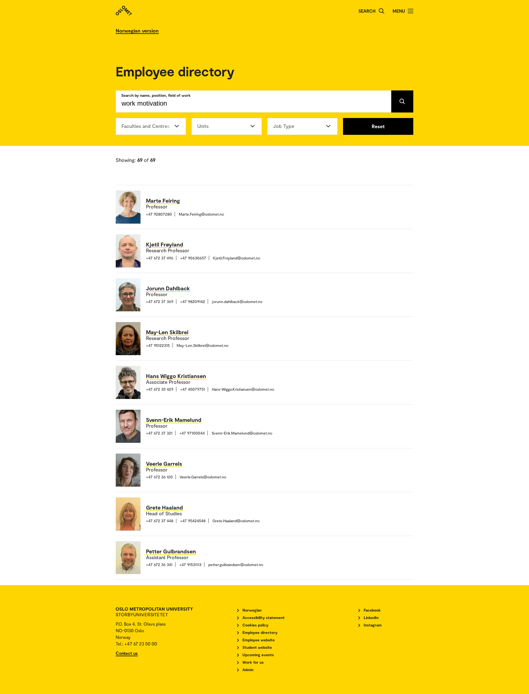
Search (367, 11)
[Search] (381, 11)
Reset (378, 126)
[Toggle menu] (410, 11)
